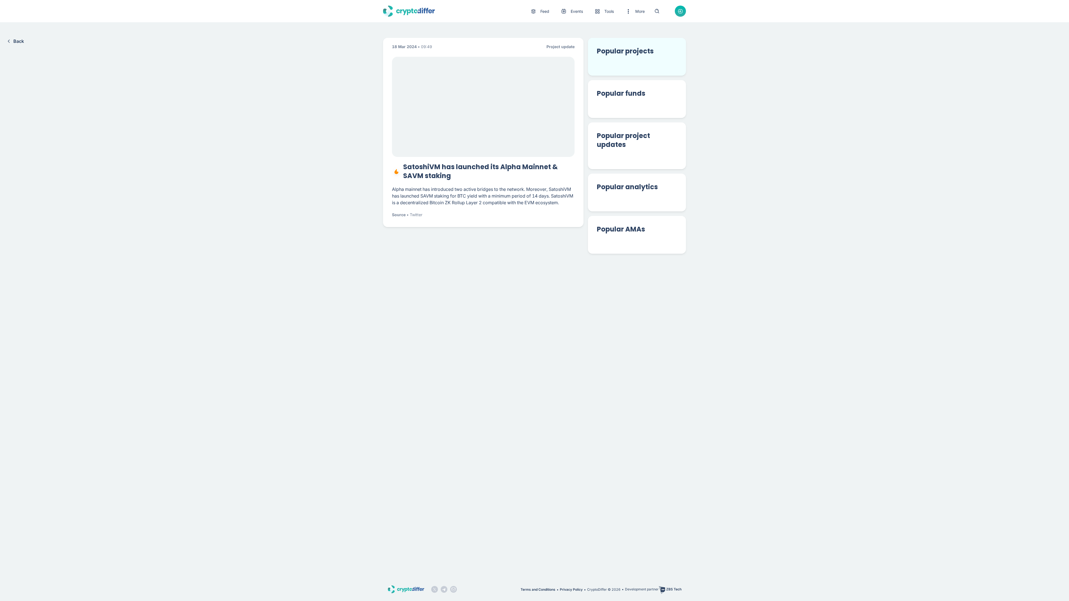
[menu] (587, 11)
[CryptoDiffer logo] (409, 11)
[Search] (657, 11)
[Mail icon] (453, 589)
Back (18, 41)
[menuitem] (539, 11)
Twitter (416, 214)
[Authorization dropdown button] (680, 11)
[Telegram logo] (444, 589)
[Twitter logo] (434, 589)
